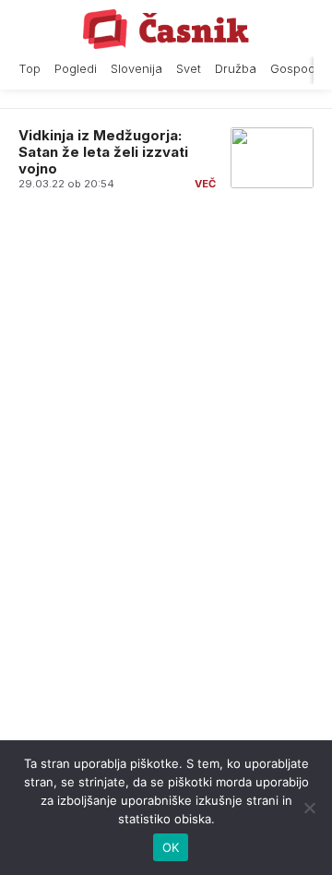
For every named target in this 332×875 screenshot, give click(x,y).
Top (29, 69)
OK (171, 847)
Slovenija (136, 69)
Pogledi (75, 69)
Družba (235, 69)
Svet (188, 69)
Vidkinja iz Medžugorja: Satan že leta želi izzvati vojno (103, 151)
